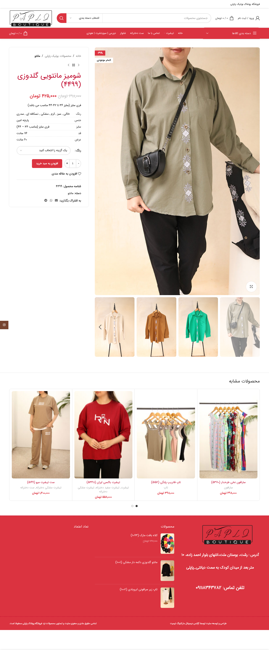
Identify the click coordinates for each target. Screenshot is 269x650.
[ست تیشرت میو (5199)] (41, 434)
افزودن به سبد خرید (47, 163)
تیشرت (125, 487)
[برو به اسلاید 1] (137, 506)
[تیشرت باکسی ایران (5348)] (103, 434)
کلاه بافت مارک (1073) (144, 535)
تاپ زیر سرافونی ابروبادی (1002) (138, 589)
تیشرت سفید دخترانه (107, 487)
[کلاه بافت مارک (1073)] (167, 543)
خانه (78, 56)
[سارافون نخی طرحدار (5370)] (228, 434)
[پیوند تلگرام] (46, 201)
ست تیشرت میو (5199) (41, 482)
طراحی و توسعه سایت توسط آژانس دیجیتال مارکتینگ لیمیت (198, 623)
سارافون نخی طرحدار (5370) (228, 482)
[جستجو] (61, 18)
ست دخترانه (27, 487)
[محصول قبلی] (78, 65)
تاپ (166, 487)
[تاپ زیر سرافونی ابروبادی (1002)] (167, 597)
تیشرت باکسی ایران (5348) (103, 482)
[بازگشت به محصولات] (73, 65)
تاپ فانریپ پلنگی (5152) (166, 482)
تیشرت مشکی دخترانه (92, 489)
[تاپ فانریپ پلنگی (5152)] (166, 434)
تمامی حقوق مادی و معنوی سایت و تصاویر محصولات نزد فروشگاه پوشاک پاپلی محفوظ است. (52, 623)
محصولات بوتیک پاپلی (58, 56)
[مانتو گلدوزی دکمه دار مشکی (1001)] (167, 570)
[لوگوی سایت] (31, 18)
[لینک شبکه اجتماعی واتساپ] (51, 201)
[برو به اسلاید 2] (132, 506)
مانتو (37, 56)
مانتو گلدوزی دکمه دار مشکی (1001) (136, 562)
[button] (254, 327)
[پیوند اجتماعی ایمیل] (56, 201)
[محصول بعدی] (68, 65)
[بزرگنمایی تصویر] (251, 286)
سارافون (228, 487)
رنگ (78, 150)
